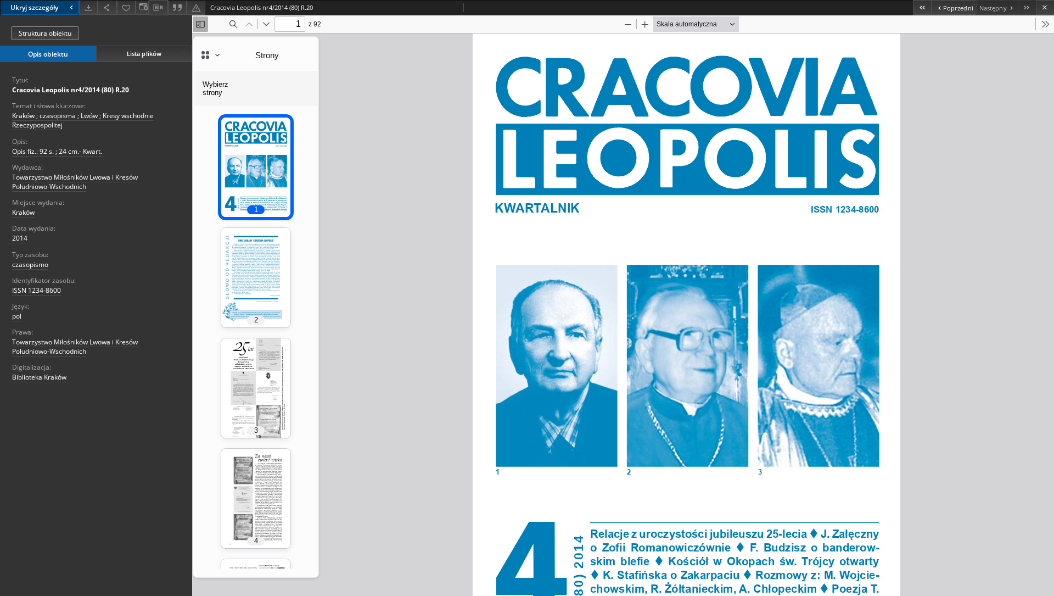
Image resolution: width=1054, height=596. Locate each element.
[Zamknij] (1045, 7)
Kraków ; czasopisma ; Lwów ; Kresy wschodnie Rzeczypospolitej (83, 120)
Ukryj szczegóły (34, 7)
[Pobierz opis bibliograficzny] (158, 7)
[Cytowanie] (177, 7)
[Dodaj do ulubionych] (126, 7)
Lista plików (144, 53)
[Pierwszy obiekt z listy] (922, 7)
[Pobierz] (88, 7)
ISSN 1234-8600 (36, 290)
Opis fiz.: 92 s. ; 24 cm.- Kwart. (57, 151)
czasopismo (30, 264)
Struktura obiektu (45, 33)
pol (16, 316)
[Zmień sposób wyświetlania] (142, 7)
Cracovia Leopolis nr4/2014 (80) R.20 (70, 89)
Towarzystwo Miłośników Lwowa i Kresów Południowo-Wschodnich (75, 181)
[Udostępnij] (107, 7)
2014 (19, 238)
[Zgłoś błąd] (196, 7)
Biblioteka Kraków (39, 377)
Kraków (23, 212)
